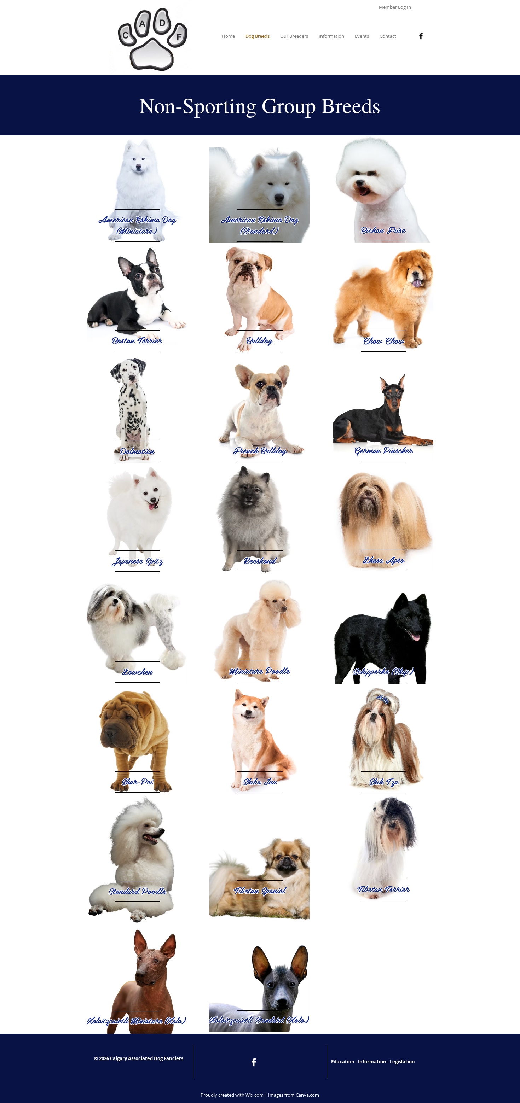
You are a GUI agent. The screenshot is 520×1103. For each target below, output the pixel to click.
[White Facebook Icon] (253, 1062)
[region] (137, 189)
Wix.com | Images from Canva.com (282, 1095)
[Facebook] (421, 36)
